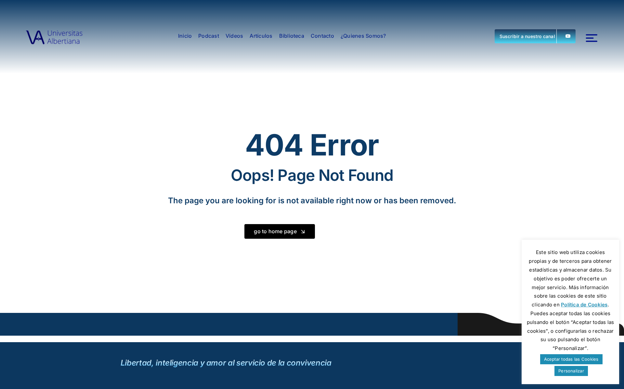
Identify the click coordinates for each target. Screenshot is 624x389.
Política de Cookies (584, 305)
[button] (535, 36)
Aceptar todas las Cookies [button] (571, 359)
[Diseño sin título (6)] (54, 36)
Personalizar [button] (571, 370)
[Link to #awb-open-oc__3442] (591, 38)
